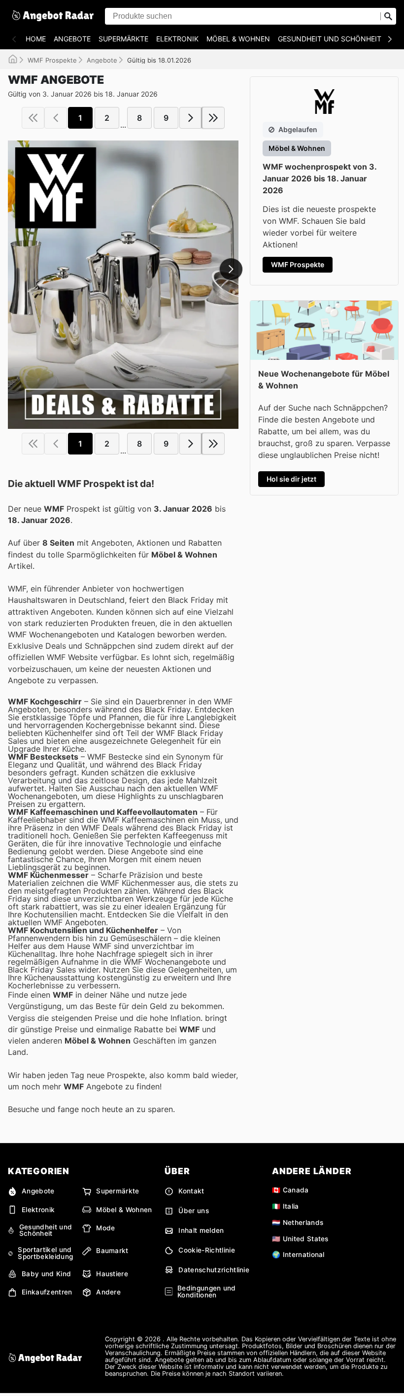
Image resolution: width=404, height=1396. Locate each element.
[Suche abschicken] (388, 16)
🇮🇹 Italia (285, 1206)
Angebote (72, 39)
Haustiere (112, 1274)
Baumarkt (112, 1251)
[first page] (33, 118)
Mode (105, 1228)
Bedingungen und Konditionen (206, 1291)
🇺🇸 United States (300, 1239)
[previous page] (55, 118)
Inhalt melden (201, 1230)
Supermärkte (123, 39)
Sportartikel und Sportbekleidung (45, 1253)
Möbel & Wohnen (238, 39)
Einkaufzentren (47, 1292)
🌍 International (298, 1254)
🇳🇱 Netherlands (297, 1222)
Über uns (193, 1211)
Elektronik (177, 39)
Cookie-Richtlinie (206, 1250)
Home (36, 39)
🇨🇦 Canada (290, 1190)
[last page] (213, 118)
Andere (108, 1292)
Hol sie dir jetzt (291, 479)
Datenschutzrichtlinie (213, 1270)
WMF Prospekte (52, 60)
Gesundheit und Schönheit (329, 39)
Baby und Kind (46, 1274)
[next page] (190, 118)
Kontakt (191, 1191)
